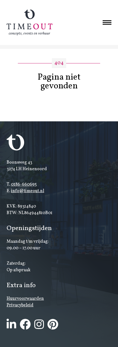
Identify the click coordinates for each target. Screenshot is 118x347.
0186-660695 (24, 184)
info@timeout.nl (27, 191)
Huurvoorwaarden (25, 299)
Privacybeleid (20, 305)
